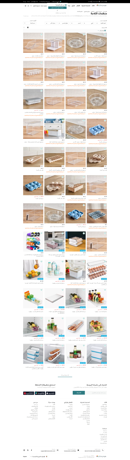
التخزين (88, 420)
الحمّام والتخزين (68, 413)
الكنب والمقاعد (104, 406)
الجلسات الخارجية (103, 415)
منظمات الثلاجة (99, 13)
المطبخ (92, 11)
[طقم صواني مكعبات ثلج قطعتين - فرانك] (97, 223)
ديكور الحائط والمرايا (85, 415)
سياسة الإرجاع (104, 439)
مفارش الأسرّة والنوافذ (67, 411)
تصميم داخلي (35, 418)
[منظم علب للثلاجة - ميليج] (33, 52)
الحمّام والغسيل (86, 418)
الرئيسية (105, 11)
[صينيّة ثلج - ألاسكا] (97, 138)
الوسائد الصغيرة (86, 413)
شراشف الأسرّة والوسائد (50, 406)
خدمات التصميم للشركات (32, 416)
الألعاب (71, 415)
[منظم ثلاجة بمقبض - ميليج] (97, 251)
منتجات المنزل (99, 11)
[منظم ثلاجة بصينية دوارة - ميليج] (76, 52)
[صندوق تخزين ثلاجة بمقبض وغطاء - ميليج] (33, 138)
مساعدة (105, 430)
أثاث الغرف (70, 406)
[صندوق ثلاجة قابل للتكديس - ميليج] (54, 80)
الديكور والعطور (86, 411)
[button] (31, 6)
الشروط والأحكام (34, 415)
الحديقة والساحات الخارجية (84, 416)
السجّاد (88, 422)
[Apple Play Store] (50, 393)
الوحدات (105, 416)
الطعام (88, 408)
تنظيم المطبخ (87, 11)
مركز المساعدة (103, 443)
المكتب (105, 413)
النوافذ (88, 424)
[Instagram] (24, 450)
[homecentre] (101, 5)
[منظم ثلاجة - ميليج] (97, 194)
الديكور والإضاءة (69, 409)
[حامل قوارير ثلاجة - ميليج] (76, 108)
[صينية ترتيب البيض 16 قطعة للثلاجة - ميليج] (33, 80)
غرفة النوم (104, 404)
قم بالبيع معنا (104, 436)
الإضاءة (88, 406)
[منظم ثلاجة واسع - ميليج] (54, 108)
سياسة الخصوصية (34, 413)
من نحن (36, 404)
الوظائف (36, 408)
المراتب (105, 411)
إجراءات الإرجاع (104, 437)
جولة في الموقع (34, 409)
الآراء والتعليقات (34, 406)
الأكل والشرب (69, 416)
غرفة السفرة (104, 409)
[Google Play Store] (40, 393)
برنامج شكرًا (35, 411)
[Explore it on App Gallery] (28, 393)
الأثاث (54, 404)
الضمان (105, 441)
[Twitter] (27, 450)
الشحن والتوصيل (103, 434)
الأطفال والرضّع (51, 418)
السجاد (70, 418)
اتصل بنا (105, 432)
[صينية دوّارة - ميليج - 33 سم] (97, 52)
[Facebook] (31, 450)
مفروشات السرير (86, 404)
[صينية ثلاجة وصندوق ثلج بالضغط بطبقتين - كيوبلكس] (33, 108)
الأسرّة (71, 404)
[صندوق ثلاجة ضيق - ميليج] (76, 80)
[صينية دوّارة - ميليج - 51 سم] (76, 138)
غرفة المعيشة (104, 408)
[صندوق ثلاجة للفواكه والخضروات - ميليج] (54, 52)
